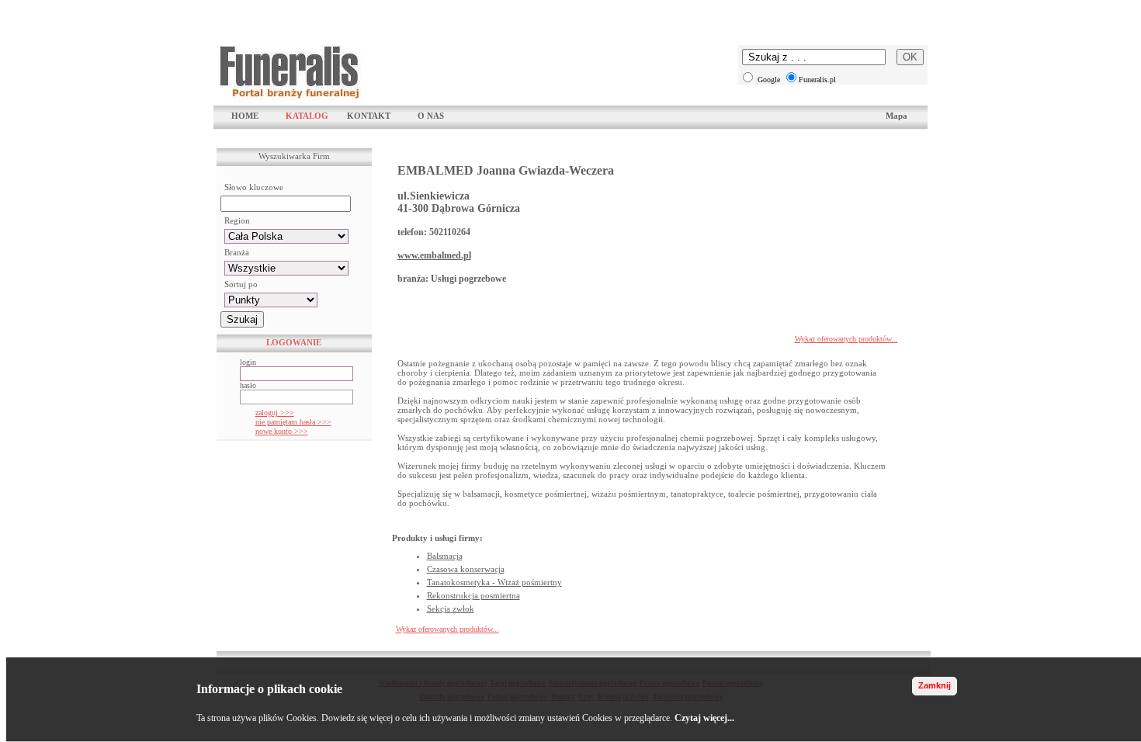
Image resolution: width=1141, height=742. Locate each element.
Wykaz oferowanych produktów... (846, 339)
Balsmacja (445, 555)
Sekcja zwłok (450, 608)
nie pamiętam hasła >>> (293, 422)
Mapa (896, 115)
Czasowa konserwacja (466, 569)
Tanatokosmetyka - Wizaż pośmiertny (494, 582)
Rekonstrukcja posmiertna (473, 595)
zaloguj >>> (274, 412)
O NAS (431, 115)
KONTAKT (368, 115)
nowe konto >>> (281, 431)
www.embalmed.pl (434, 255)
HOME (244, 115)
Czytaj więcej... (704, 718)
